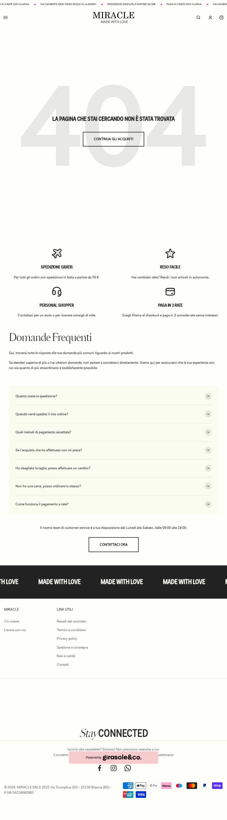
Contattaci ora (114, 544)
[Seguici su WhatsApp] (127, 768)
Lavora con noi (15, 630)
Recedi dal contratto (71, 621)
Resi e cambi (66, 656)
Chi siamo (11, 621)
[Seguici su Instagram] (113, 768)
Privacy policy (67, 638)
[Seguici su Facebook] (99, 768)
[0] (221, 17)
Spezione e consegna (72, 647)
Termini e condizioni (71, 630)
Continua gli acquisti (113, 139)
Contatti (63, 664)
